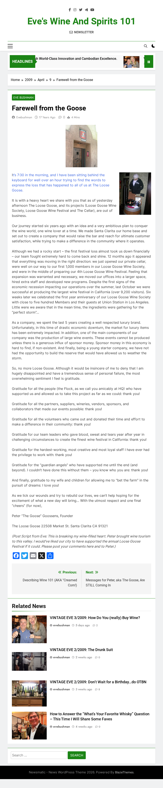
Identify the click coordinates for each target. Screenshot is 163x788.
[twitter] (81, 10)
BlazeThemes (124, 772)
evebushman (24, 117)
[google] (86, 10)
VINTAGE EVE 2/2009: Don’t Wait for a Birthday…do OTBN (98, 682)
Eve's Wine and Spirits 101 (81, 21)
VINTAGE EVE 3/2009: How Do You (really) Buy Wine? (95, 618)
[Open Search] (145, 46)
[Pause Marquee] (148, 61)
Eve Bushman (23, 97)
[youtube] (92, 10)
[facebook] (69, 10)
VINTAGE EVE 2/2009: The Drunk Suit (81, 650)
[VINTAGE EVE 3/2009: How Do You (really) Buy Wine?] (124, 64)
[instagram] (75, 10)
